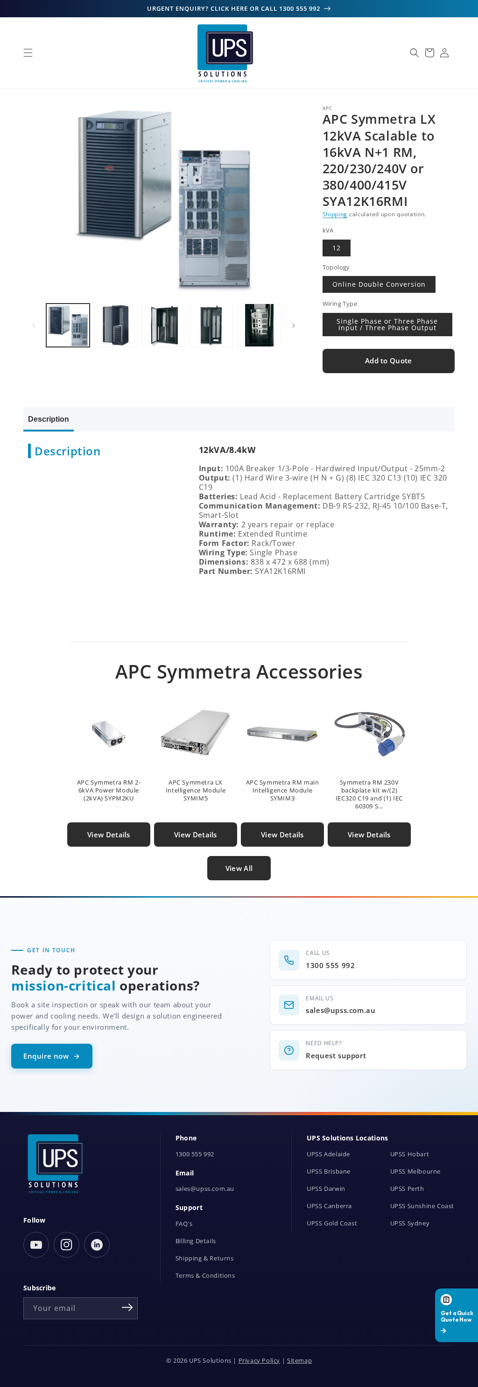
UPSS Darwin (326, 1189)
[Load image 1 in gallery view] (68, 325)
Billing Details (196, 1241)
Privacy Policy (259, 1361)
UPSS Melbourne (415, 1171)
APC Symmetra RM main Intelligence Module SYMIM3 (282, 790)
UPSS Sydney (410, 1223)
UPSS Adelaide (328, 1154)
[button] (28, 52)
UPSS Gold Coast (332, 1223)
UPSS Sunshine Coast (422, 1206)
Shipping (335, 214)
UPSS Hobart (409, 1154)
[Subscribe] (127, 1307)
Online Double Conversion (379, 284)
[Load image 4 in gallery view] (211, 325)
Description (48, 419)
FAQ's (184, 1224)
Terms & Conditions (205, 1276)
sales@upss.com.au (205, 1189)
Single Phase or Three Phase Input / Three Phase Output (387, 324)
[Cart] (429, 52)
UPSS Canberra (329, 1206)
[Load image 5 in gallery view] (259, 325)
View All (239, 868)
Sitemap (299, 1361)
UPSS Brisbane (329, 1171)
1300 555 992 (195, 1154)
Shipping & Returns (205, 1258)
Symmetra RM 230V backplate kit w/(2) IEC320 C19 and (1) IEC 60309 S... (369, 794)
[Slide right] (293, 325)
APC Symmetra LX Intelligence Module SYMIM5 (195, 790)
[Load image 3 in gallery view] (163, 325)
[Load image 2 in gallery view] (116, 325)
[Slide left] (33, 325)
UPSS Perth (407, 1189)
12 (336, 247)
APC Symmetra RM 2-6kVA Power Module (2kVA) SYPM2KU (109, 790)
